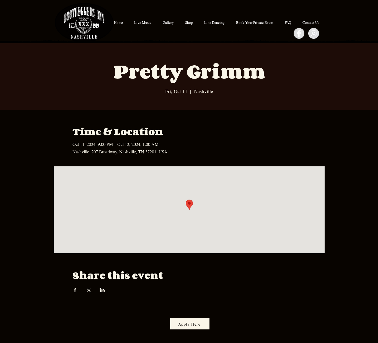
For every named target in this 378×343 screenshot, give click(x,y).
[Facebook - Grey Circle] (299, 33)
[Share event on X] (88, 290)
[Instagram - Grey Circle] (313, 33)
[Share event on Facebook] (75, 290)
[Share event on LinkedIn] (102, 290)
